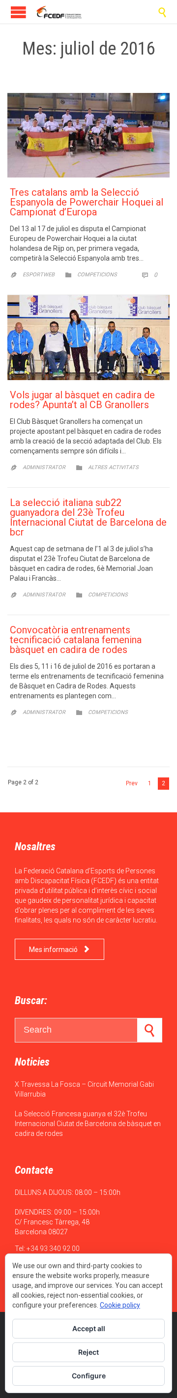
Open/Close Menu (18, 12)
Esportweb (39, 274)
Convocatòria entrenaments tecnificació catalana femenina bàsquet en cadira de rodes (76, 639)
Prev (132, 783)
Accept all (88, 1328)
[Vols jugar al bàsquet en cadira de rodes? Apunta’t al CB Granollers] (88, 337)
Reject (88, 1352)
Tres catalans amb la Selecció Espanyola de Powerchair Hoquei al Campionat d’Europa (86, 202)
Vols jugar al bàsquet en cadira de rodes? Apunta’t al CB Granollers (82, 400)
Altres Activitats (113, 467)
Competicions (97, 274)
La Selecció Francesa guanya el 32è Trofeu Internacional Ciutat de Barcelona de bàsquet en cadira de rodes (88, 1123)
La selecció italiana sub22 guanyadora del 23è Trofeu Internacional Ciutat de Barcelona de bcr (88, 517)
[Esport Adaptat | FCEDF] (59, 12)
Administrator (44, 467)
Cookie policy (120, 1305)
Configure (89, 1375)
